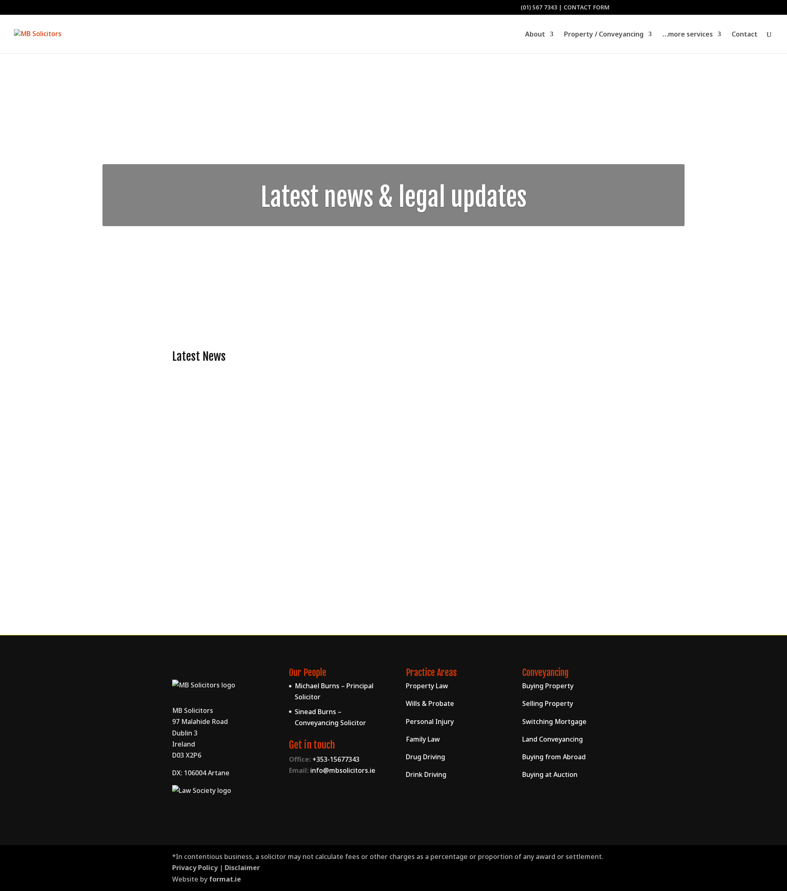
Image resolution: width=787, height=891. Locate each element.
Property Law (427, 685)
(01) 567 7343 (539, 7)
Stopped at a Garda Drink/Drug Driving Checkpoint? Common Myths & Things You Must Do (351, 415)
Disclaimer (242, 867)
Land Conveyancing (552, 739)
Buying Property (547, 685)
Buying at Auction (550, 774)
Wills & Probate (430, 703)
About (535, 35)
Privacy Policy (195, 867)
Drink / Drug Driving (211, 429)
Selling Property (547, 703)
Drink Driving (426, 774)
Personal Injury (430, 721)
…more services (687, 35)
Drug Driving (425, 756)
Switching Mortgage (554, 721)
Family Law (197, 555)
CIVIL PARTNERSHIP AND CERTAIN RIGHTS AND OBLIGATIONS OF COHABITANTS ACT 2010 (340, 541)
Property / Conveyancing (604, 35)
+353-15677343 (335, 759)
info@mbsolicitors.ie (342, 770)
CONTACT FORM (587, 7)
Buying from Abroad (554, 756)
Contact (744, 35)
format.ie (225, 879)
